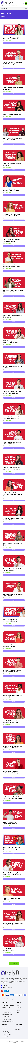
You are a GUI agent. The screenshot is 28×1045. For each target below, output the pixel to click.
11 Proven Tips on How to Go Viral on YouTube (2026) (12, 569)
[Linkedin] (7, 991)
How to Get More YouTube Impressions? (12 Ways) (10, 620)
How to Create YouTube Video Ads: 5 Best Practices (11, 240)
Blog (2, 16)
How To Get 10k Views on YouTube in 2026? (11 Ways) (11, 772)
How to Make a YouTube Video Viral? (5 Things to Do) (12, 442)
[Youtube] (2, 991)
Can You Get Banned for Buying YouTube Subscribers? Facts (12, 189)
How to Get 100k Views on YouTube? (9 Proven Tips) (10, 645)
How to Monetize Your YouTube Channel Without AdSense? (12, 417)
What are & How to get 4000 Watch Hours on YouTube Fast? (12, 468)
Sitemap (14, 1042)
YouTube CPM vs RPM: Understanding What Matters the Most (12, 494)
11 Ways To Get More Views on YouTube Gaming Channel (12, 670)
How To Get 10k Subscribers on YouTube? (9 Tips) (12, 949)
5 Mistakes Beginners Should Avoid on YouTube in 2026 (11, 341)
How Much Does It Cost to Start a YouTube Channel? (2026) (12, 392)
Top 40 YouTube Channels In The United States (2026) (12, 139)
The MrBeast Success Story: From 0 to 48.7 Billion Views (13, 291)
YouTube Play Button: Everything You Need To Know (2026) (12, 37)
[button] (23, 3)
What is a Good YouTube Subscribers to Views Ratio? (11, 822)
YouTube (13, 43)
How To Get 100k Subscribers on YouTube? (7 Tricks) (12, 696)
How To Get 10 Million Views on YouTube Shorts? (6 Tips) (12, 721)
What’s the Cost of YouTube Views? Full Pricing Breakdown (12, 113)
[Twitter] (5, 991)
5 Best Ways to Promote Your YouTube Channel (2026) (11, 215)
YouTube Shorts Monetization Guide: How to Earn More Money (12, 797)
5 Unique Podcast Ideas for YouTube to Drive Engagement (11, 265)
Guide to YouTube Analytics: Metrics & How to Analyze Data (12, 873)
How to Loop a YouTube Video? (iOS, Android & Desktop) (12, 848)
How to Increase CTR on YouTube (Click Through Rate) (12, 544)
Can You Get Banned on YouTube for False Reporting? (12, 63)
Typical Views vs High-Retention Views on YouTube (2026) (12, 746)
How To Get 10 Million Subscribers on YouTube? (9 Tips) (13, 924)
